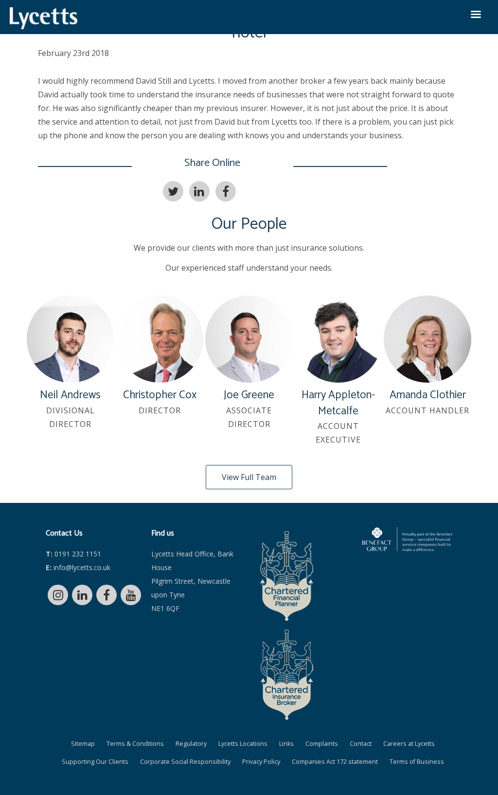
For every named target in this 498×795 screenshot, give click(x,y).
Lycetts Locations (242, 744)
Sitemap (83, 744)
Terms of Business (417, 762)
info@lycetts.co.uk (78, 567)
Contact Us (64, 533)
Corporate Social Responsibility (185, 762)
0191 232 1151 (73, 553)
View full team (249, 477)
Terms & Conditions (135, 744)
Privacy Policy (261, 762)
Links (286, 744)
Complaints (321, 744)
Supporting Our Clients (95, 762)
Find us (162, 533)
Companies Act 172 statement (335, 762)
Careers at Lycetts (409, 744)
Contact (361, 744)
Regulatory (191, 744)
